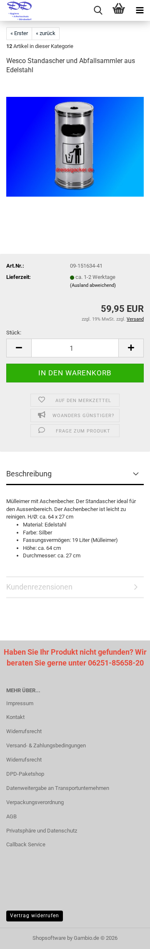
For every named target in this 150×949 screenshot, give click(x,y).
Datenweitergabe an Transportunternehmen (57, 788)
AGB (11, 816)
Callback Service (25, 844)
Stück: (13, 332)
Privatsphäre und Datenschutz (41, 831)
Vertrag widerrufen (34, 916)
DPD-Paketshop (25, 774)
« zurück (45, 33)
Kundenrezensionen (39, 586)
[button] (18, 348)
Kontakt (15, 717)
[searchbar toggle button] (98, 10)
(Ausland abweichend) (93, 285)
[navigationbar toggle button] (139, 10)
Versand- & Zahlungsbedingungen (46, 745)
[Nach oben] (127, 936)
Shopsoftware (49, 938)
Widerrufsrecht (24, 731)
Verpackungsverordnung (35, 802)
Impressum (19, 703)
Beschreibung (29, 473)
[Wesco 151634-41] (75, 145)
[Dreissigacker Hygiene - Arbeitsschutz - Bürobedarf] (16, 10)
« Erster (19, 33)
